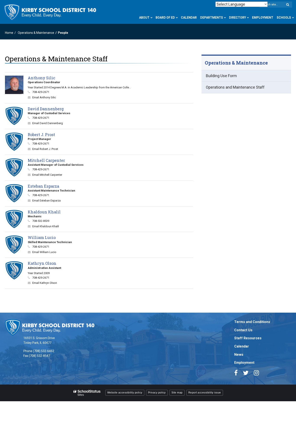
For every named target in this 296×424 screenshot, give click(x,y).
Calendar (241, 346)
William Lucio (42, 237)
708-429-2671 (40, 92)
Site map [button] (177, 392)
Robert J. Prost (41, 134)
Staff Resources (248, 338)
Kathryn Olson (42, 263)
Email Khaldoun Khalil (45, 226)
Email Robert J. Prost (45, 149)
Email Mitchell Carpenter (47, 174)
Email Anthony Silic (44, 97)
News (238, 355)
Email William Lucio (44, 252)
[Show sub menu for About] (152, 17)
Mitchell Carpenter (46, 160)
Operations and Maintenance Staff (235, 87)
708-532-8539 (40, 221)
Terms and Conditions (252, 322)
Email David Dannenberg (47, 123)
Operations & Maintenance (36, 32)
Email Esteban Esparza (46, 200)
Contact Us (243, 330)
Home (9, 32)
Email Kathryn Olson (44, 282)
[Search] (287, 5)
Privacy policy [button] (157, 392)
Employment (244, 363)
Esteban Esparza (43, 186)
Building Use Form (221, 75)
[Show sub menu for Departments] (225, 17)
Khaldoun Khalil (44, 211)
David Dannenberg (46, 108)
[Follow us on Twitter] (246, 373)
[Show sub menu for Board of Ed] (177, 17)
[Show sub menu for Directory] (248, 17)
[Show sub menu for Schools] (293, 17)
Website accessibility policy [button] (124, 392)
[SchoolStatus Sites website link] (87, 393)
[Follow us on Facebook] (236, 373)
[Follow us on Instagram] (256, 373)
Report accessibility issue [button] (204, 392)
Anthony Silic (41, 77)
